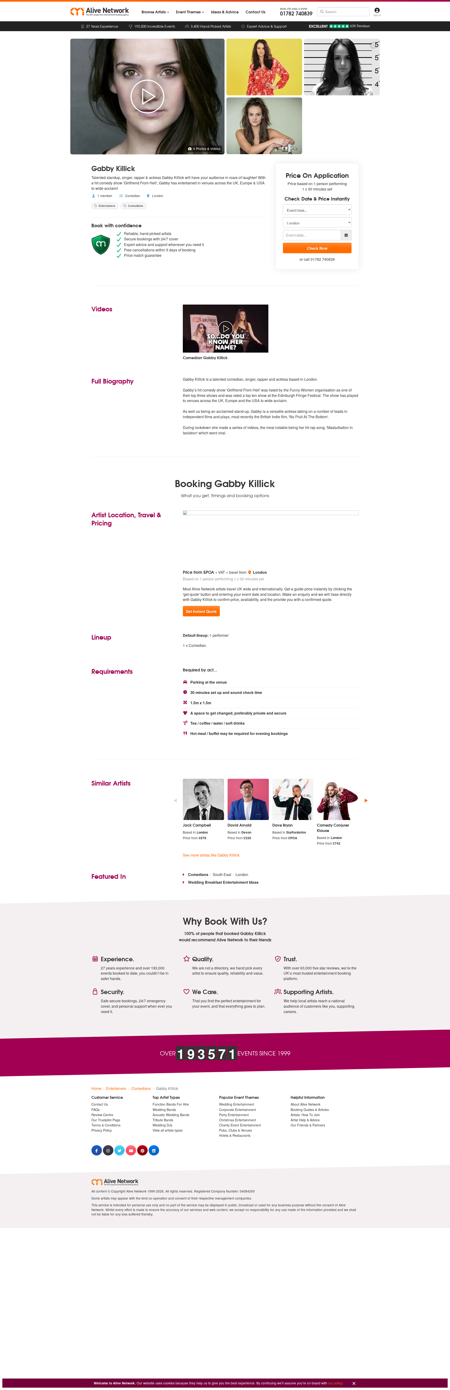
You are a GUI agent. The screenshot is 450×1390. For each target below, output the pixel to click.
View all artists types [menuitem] (168, 1130)
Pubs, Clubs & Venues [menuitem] (235, 1130)
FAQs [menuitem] (95, 1109)
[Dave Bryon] (293, 799)
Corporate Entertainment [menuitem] (237, 1109)
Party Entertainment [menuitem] (234, 1114)
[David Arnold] (248, 799)
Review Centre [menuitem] (102, 1114)
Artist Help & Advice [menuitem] (305, 1120)
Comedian (132, 195)
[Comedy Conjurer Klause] (337, 799)
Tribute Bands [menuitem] (163, 1120)
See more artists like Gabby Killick (211, 855)
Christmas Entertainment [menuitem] (237, 1120)
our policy (335, 1383)
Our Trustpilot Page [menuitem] (105, 1120)
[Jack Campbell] (203, 799)
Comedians (135, 206)
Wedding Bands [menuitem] (164, 1109)
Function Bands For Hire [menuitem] (171, 1104)
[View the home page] (99, 11)
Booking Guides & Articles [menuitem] (310, 1109)
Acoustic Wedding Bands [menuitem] (171, 1114)
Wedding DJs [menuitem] (162, 1125)
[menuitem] (155, 12)
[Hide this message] (354, 1383)
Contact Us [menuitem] (99, 1104)
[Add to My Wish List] (373, 45)
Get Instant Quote (201, 611)
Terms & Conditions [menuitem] (105, 1125)
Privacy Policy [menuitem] (101, 1130)
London (157, 195)
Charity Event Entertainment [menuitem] (240, 1125)
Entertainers (106, 206)
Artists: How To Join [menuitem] (305, 1114)
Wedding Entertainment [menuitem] (236, 1104)
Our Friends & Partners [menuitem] (308, 1125)
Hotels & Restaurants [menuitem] (235, 1135)
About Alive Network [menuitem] (305, 1104)
